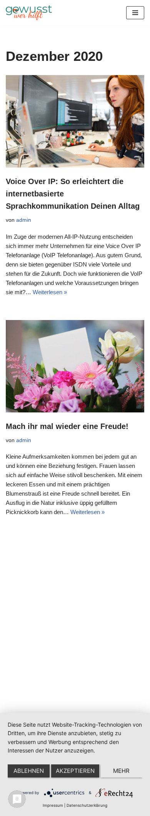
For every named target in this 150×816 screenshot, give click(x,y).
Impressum (53, 805)
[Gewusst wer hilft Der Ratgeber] (29, 12)
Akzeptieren (75, 770)
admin (23, 220)
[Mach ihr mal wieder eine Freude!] (75, 366)
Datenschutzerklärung (87, 805)
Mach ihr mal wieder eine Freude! (67, 426)
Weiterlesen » (50, 292)
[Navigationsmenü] (135, 12)
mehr (121, 770)
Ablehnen (28, 770)
